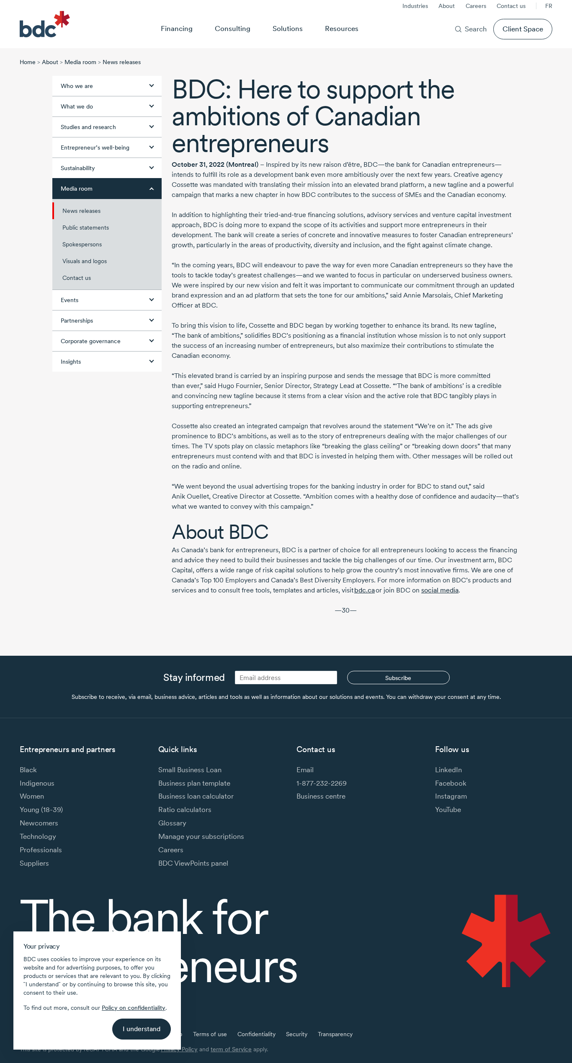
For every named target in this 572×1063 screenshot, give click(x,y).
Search (476, 28)
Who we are (77, 86)
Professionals (41, 849)
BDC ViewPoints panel (193, 863)
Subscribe (398, 678)
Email (305, 769)
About (446, 6)
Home (28, 62)
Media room (80, 62)
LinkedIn (448, 769)
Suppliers (34, 863)
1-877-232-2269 (321, 782)
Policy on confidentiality (133, 1007)
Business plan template (194, 782)
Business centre (320, 795)
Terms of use (210, 1034)
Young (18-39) (41, 809)
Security (296, 1034)
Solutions (288, 28)
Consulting (232, 28)
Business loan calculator (196, 795)
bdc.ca (364, 590)
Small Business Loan (190, 769)
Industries (415, 6)
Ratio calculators (184, 809)
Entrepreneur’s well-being (95, 147)
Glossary (172, 822)
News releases (122, 62)
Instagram (451, 795)
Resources (341, 28)
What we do (77, 106)
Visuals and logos (84, 261)
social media (440, 590)
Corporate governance (91, 341)
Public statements (85, 227)
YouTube (448, 809)
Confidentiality (256, 1034)
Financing (177, 28)
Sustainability (78, 168)
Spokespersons (82, 244)
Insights (71, 361)
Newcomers (39, 822)
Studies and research (88, 127)
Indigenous (37, 782)
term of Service (231, 1049)
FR (548, 6)
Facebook (450, 782)
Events (69, 300)
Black (28, 769)
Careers (476, 6)
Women (32, 795)
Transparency (335, 1034)
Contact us (511, 6)
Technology (38, 836)
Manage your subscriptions (201, 836)
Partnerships (77, 320)
